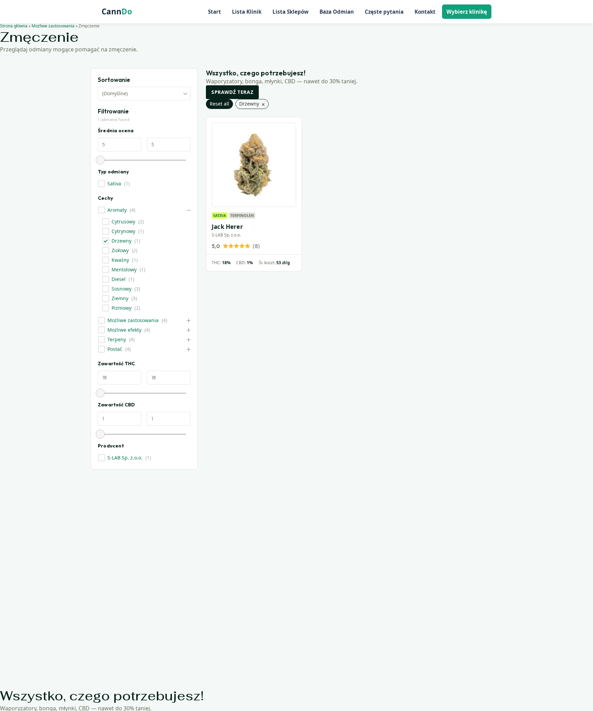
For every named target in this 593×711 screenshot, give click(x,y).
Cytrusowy (123, 222)
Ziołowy (120, 250)
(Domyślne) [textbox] (115, 93)
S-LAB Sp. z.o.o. (124, 458)
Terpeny (116, 339)
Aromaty (117, 210)
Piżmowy (121, 308)
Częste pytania (384, 11)
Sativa (114, 184)
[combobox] (144, 93)
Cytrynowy (123, 231)
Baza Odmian (336, 11)
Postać (114, 349)
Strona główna (13, 26)
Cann (117, 12)
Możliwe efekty (124, 330)
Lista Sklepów (290, 11)
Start (214, 11)
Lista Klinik (246, 11)
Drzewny (121, 241)
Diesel (119, 279)
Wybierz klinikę (466, 11)
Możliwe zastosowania (53, 26)
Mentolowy (124, 270)
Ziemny (120, 298)
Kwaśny (120, 260)
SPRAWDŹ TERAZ (232, 92)
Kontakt (425, 11)
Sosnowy (121, 289)
